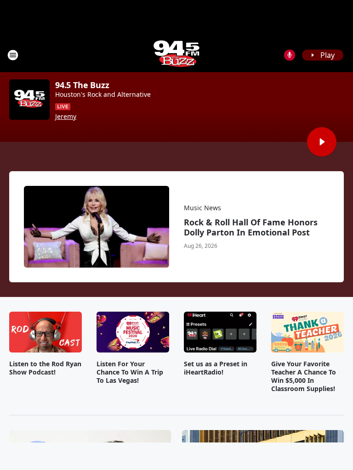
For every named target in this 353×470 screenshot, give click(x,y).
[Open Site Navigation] (12, 55)
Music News (202, 207)
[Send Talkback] (289, 55)
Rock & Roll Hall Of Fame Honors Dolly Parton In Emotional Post (251, 227)
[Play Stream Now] (321, 142)
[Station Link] (176, 55)
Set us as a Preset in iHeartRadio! (215, 368)
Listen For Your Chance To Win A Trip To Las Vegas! (130, 372)
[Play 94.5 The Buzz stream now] (29, 99)
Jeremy (65, 116)
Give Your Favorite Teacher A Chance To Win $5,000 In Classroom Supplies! (303, 376)
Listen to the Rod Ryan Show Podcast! (45, 368)
